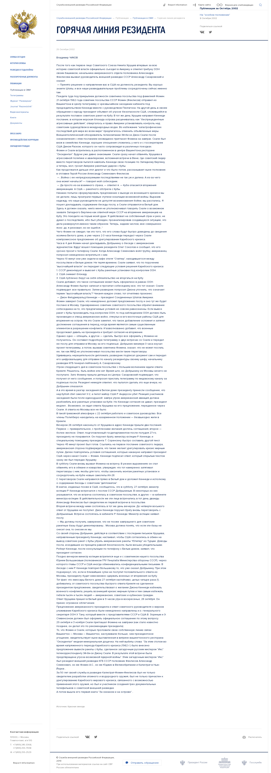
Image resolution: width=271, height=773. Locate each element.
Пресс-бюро (15, 133)
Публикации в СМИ (20, 90)
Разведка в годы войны (21, 70)
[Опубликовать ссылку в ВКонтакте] (202, 32)
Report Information (23, 763)
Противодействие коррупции (24, 140)
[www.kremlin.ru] (193, 762)
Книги (13, 117)
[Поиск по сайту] (260, 5)
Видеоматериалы (19, 112)
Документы (16, 123)
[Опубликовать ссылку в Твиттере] (210, 32)
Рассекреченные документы (24, 77)
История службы (18, 63)
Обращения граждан (20, 146)
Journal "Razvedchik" (21, 106)
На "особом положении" (215, 14)
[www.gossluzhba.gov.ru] (252, 762)
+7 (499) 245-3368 (22, 744)
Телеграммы (16, 95)
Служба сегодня (17, 57)
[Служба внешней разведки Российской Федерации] (23, 24)
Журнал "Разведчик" (21, 101)
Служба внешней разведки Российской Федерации (84, 4)
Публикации (16, 83)
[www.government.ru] (224, 762)
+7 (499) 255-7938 (22, 748)
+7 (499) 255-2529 (22, 752)
